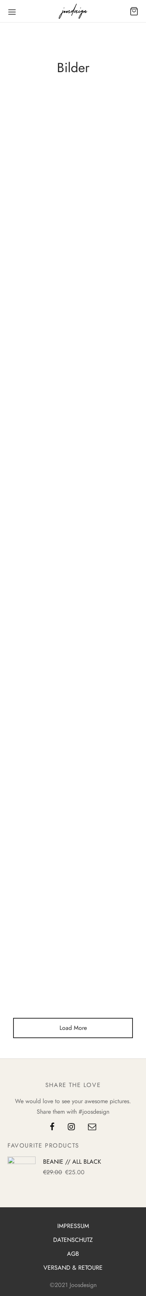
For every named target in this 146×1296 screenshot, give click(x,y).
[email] (92, 1127)
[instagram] (71, 1127)
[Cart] (134, 11)
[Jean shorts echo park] (73, 236)
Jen (55, 175)
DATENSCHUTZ (73, 1239)
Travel (58, 150)
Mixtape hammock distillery (73, 376)
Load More (73, 1027)
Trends (84, 150)
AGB (73, 1253)
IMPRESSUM (73, 1226)
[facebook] (52, 1127)
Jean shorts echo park (73, 162)
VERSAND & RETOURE (73, 1267)
